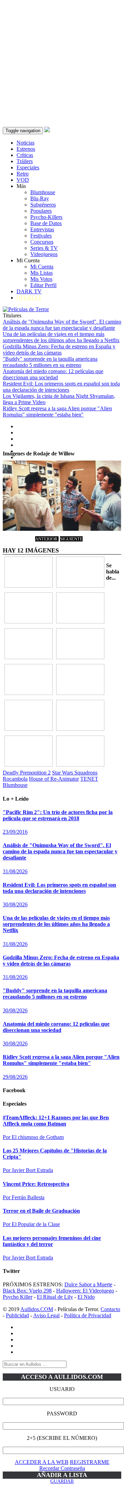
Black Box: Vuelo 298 (27, 1291)
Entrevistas (42, 229)
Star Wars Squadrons (74, 773)
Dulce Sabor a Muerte (88, 1284)
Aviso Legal (46, 1315)
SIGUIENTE (71, 538)
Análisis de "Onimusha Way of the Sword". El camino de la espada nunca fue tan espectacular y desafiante (62, 325)
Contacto (110, 1309)
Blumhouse (42, 192)
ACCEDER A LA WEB (42, 1462)
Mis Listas (41, 273)
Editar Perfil (43, 285)
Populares (41, 211)
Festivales (41, 236)
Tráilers (25, 161)
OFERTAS (29, 297)
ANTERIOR (47, 538)
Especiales (28, 167)
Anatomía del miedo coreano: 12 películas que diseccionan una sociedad (53, 374)
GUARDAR (62, 1481)
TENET (89, 779)
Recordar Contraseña (62, 1468)
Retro (23, 174)
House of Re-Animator (54, 779)
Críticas (25, 155)
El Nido (86, 1297)
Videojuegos (44, 254)
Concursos (41, 242)
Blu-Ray (39, 198)
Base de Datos (46, 223)
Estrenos (26, 149)
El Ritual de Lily (55, 1297)
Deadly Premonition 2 (27, 773)
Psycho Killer (17, 1297)
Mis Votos (41, 279)
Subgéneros (43, 205)
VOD (23, 180)
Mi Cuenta (41, 267)
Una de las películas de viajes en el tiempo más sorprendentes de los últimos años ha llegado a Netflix (61, 337)
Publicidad (17, 1315)
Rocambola (15, 779)
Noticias (25, 143)
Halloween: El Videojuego (85, 1291)
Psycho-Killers (46, 217)
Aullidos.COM (36, 1309)
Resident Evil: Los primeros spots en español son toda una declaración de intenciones (61, 387)
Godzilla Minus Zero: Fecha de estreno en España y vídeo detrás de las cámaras (59, 350)
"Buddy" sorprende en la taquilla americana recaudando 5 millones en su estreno (50, 362)
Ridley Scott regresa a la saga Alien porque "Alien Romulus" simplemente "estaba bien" (57, 411)
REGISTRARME (90, 1462)
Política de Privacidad (87, 1315)
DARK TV (29, 291)
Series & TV (44, 248)
